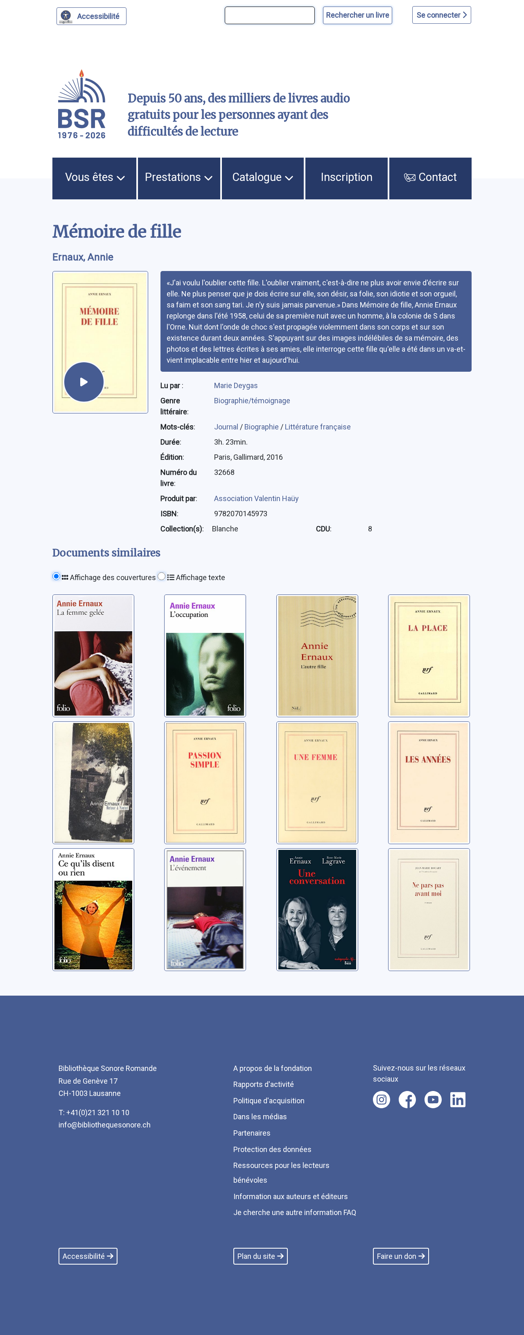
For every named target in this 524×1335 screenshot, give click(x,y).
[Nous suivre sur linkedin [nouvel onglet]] (457, 1099)
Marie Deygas (236, 385)
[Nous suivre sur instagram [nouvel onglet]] (381, 1099)
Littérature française (318, 426)
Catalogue (258, 177)
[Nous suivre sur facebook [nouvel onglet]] (407, 1099)
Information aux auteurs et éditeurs (290, 1196)
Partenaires (252, 1133)
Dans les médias (260, 1116)
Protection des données (272, 1149)
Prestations (174, 177)
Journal (227, 426)
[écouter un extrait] (84, 382)
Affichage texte (199, 577)
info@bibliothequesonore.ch (105, 1124)
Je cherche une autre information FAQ (294, 1212)
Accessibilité (98, 16)
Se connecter (439, 15)
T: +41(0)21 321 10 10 (94, 1112)
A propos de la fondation (272, 1068)
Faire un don (396, 1256)
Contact (436, 177)
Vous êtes (90, 177)
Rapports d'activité (263, 1084)
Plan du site (256, 1256)
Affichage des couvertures (112, 577)
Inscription (347, 177)
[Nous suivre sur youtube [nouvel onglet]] (433, 1099)
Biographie (262, 426)
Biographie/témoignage (252, 400)
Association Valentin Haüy (256, 498)
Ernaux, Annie (82, 257)
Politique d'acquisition (269, 1100)
